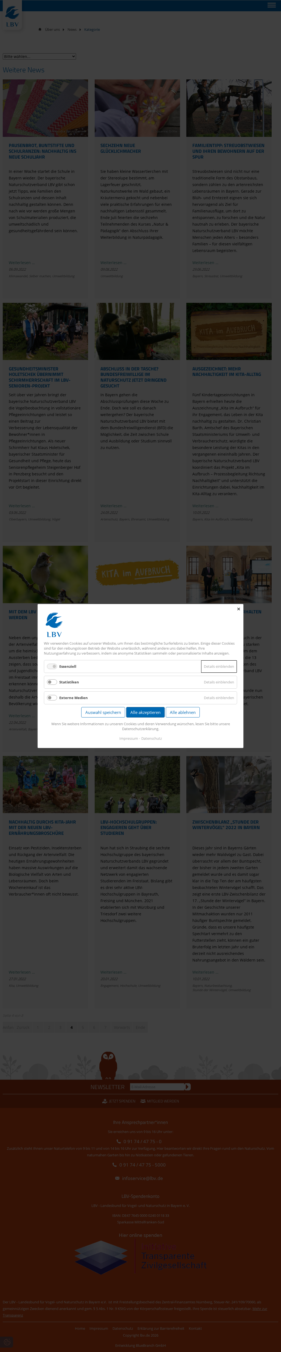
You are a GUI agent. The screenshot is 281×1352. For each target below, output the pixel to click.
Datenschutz (151, 738)
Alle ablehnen (183, 712)
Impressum (128, 738)
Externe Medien (73, 697)
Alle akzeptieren (145, 712)
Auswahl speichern (103, 712)
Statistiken (69, 682)
